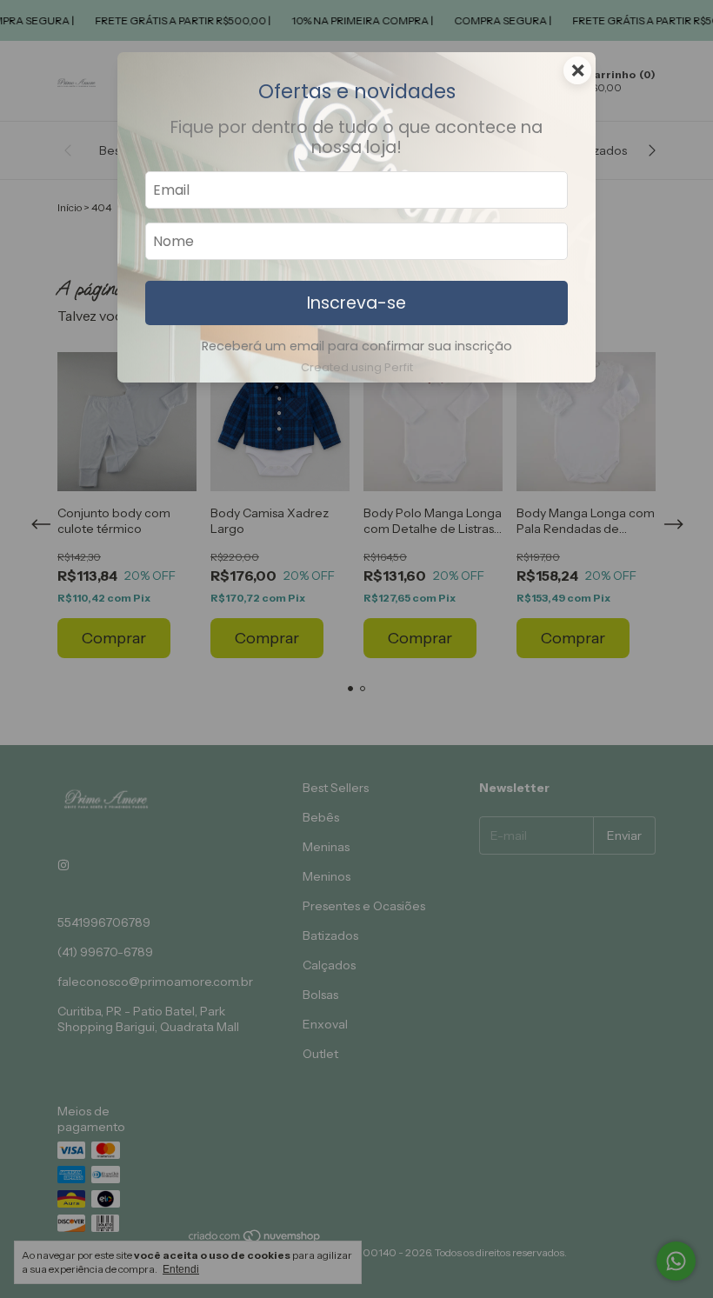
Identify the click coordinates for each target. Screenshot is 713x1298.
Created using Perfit (357, 367)
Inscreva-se (356, 303)
